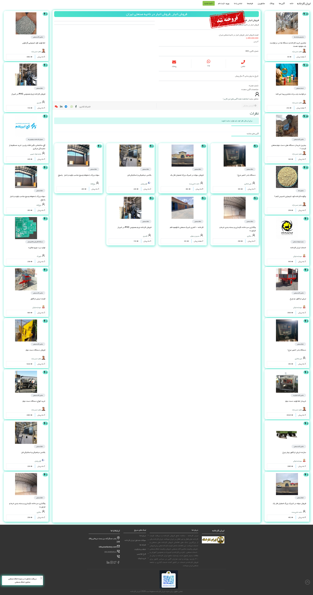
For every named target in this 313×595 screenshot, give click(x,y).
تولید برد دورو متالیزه (36, 247)
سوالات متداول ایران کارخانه (135, 540)
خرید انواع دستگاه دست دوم (34, 401)
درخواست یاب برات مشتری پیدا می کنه (291, 94)
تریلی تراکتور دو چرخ (298, 299)
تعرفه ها (143, 545)
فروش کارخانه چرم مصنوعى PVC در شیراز (134, 227)
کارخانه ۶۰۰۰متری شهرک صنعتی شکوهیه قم (186, 227)
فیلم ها (250, 3)
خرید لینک (142, 558)
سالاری (249, 236)
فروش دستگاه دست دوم (35, 350)
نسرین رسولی (194, 236)
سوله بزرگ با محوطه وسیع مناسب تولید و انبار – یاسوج (78, 175)
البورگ (39, 256)
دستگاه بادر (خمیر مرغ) (297, 350)
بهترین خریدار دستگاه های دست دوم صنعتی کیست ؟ (288, 146)
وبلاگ (272, 3)
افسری (145, 236)
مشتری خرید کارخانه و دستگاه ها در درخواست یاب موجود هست (288, 44)
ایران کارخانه (304, 3)
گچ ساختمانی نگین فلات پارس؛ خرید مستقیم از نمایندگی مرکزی (27, 146)
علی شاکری (298, 358)
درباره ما (143, 536)
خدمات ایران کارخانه (298, 247)
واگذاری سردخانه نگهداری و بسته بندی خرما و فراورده (238, 228)
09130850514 (110, 552)
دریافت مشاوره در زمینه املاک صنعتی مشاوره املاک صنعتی (22, 580)
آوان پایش (144, 183)
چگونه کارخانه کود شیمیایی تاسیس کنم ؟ (290, 196)
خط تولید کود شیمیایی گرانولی (33, 43)
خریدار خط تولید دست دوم (295, 401)
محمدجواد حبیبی (35, 153)
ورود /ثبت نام (223, 3)
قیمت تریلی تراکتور (37, 299)
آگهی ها (282, 3)
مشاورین (261, 3)
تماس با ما (238, 3)
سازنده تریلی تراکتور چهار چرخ (294, 452)
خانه (291, 3)
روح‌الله (92, 183)
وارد (232, 121)
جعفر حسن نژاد (297, 51)
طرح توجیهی (141, 554)
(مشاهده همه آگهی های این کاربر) (236, 99)
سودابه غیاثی (297, 256)
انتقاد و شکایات (140, 549)
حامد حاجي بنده (297, 512)
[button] (71, 107)
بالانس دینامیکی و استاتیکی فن (139, 175)
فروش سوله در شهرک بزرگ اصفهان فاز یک (289, 503)
